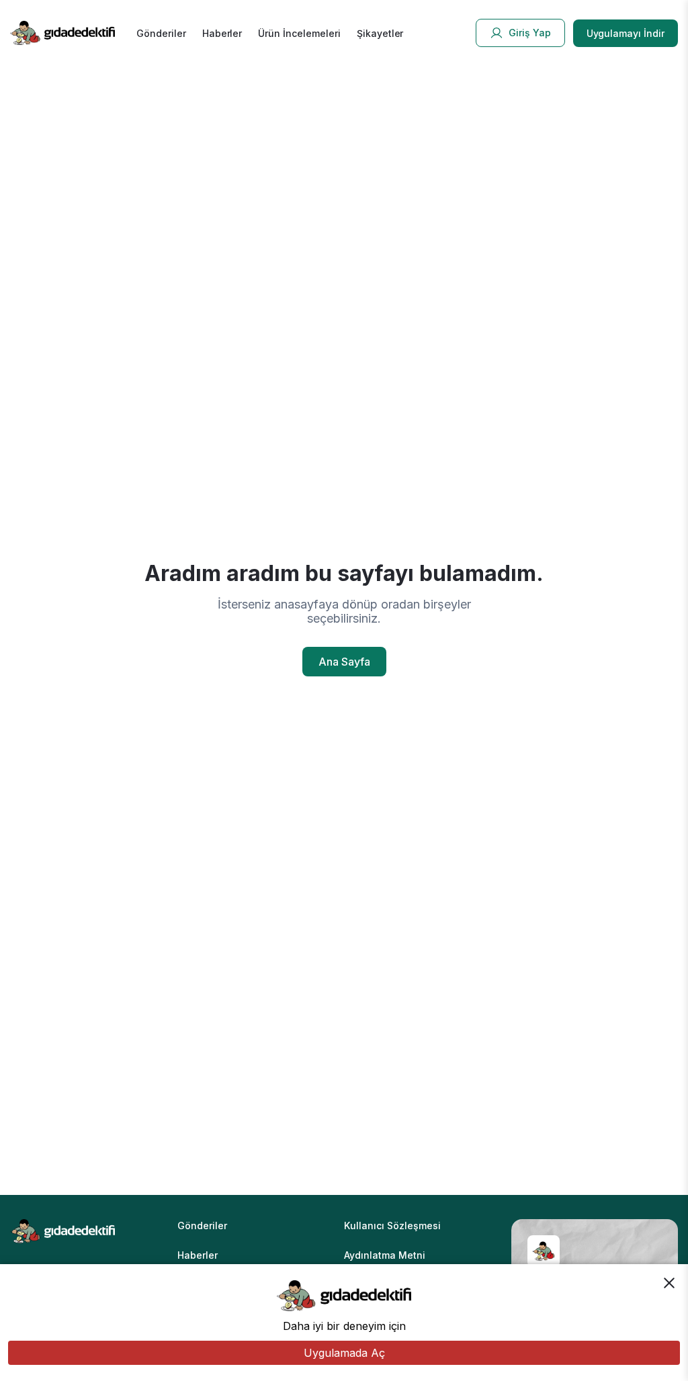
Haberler (222, 33)
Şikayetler (380, 33)
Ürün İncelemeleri (299, 33)
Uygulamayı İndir (625, 33)
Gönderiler (161, 33)
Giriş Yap (530, 32)
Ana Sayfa (344, 661)
